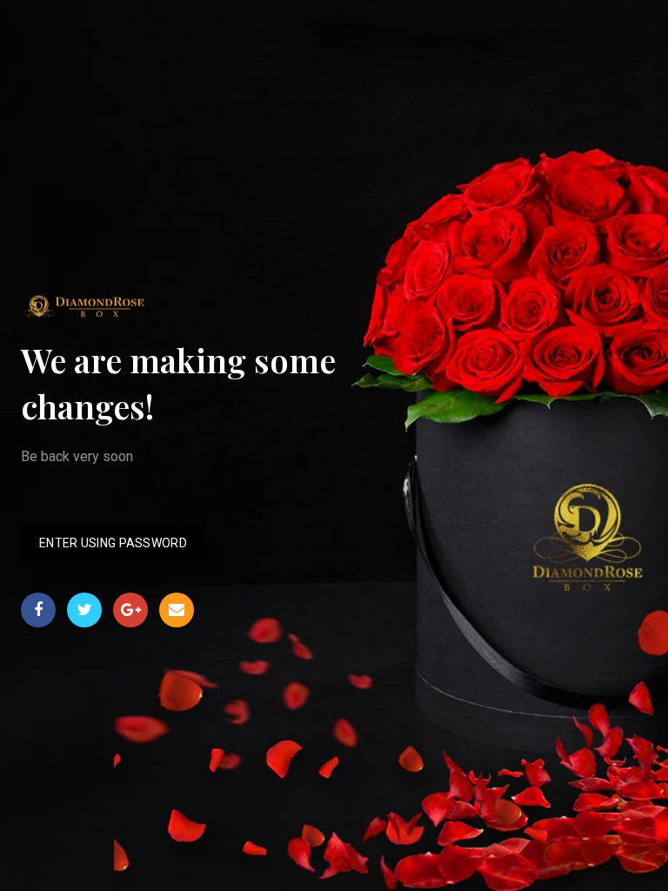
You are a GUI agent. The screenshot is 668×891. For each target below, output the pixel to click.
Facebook (38, 610)
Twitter (84, 610)
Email (176, 610)
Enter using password (113, 543)
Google (130, 610)
